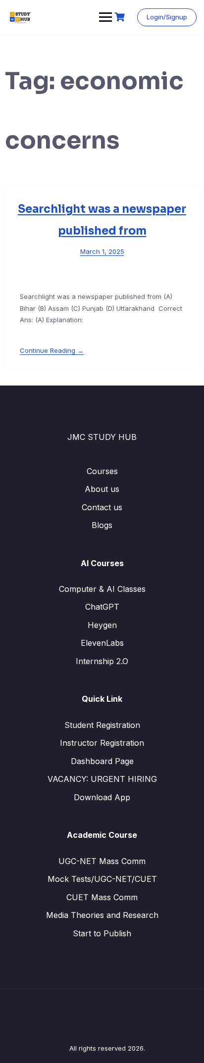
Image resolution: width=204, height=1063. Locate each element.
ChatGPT (102, 607)
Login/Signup (167, 17)
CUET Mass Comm (102, 897)
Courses (102, 471)
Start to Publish (102, 933)
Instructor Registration (102, 743)
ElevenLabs (102, 643)
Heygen (102, 625)
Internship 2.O (102, 661)
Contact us (102, 507)
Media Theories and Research (102, 915)
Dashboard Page (102, 761)
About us (102, 489)
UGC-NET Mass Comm (102, 861)
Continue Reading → (52, 350)
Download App (102, 797)
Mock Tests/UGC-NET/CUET (102, 879)
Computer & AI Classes (102, 589)
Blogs (102, 525)
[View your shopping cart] (120, 17)
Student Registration (102, 725)
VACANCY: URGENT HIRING (102, 779)
